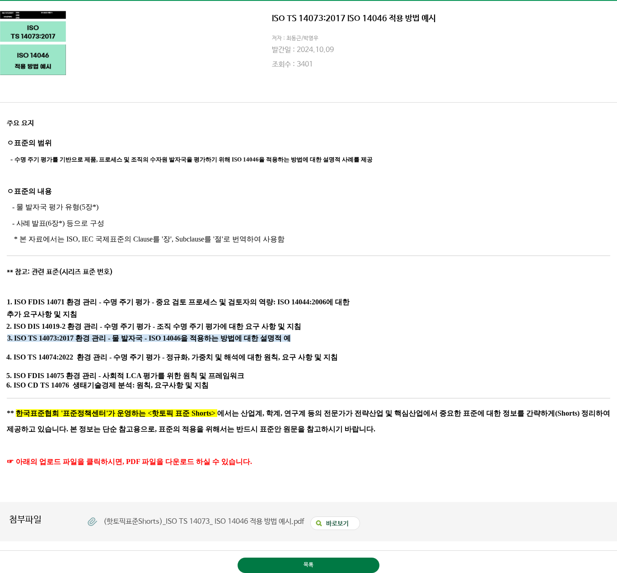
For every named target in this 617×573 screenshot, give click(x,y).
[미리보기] (333, 520)
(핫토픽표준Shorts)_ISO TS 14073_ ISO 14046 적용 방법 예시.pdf (204, 521)
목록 (308, 565)
